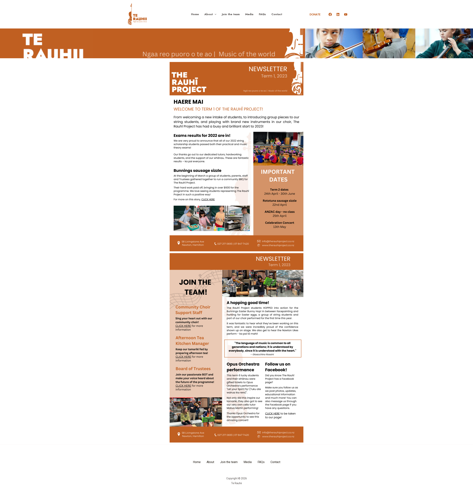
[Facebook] (330, 14)
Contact (276, 14)
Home (195, 14)
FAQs (262, 14)
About (208, 14)
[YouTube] (345, 14)
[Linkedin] (338, 14)
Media (249, 14)
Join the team (231, 14)
